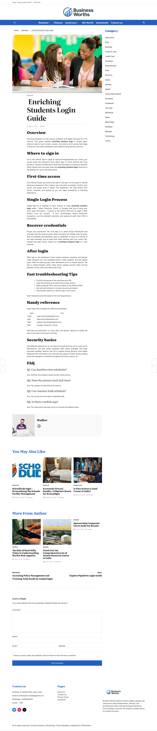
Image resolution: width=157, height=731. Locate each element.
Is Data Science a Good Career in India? (85, 490)
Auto (107, 42)
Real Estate (109, 122)
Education (30, 95)
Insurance (70, 22)
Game (107, 80)
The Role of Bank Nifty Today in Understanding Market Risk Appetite (25, 553)
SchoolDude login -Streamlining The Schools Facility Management (26, 491)
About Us (61, 692)
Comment (16, 610)
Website (62, 646)
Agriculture (109, 37)
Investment (102, 22)
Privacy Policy (63, 697)
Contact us (117, 22)
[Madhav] (23, 425)
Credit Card (109, 56)
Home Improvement (113, 94)
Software (108, 127)
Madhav (42, 126)
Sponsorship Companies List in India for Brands (86, 524)
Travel (107, 141)
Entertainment (110, 66)
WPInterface (86, 725)
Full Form (108, 75)
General (108, 84)
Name (15, 636)
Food (107, 70)
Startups (108, 131)
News (107, 117)
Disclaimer (61, 700)
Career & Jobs (77, 485)
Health (107, 89)
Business (43, 22)
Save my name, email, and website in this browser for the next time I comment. (45, 655)
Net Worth (87, 22)
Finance (58, 22)
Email (15, 646)
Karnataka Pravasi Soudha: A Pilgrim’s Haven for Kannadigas (57, 491)
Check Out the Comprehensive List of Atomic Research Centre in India (56, 554)
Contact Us (61, 694)
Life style (108, 108)
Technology (110, 136)
